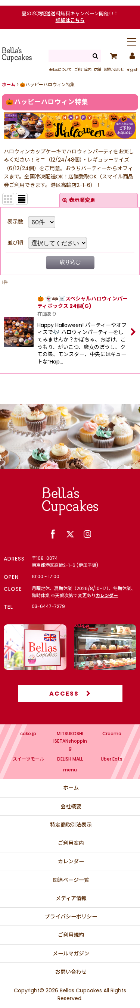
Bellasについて (60, 69)
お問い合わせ (113, 69)
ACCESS (64, 693)
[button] (131, 42)
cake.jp (28, 733)
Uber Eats (111, 759)
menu (70, 770)
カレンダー (107, 595)
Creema (111, 733)
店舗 (97, 69)
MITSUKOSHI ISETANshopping (70, 740)
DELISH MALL (70, 759)
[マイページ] (132, 56)
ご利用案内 (82, 69)
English (132, 69)
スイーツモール (28, 759)
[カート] (113, 56)
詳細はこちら (70, 20)
